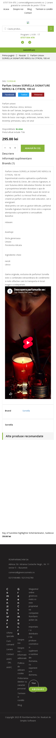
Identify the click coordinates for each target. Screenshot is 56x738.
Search (51, 29)
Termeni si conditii (21, 697)
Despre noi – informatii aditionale (22, 653)
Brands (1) (8, 163)
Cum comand (10, 643)
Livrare (9, 649)
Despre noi (21, 641)
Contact (10, 654)
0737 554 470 (28, 37)
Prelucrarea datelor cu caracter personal (23, 683)
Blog (20, 705)
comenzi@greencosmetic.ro (22, 572)
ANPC (9, 667)
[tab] (28, 154)
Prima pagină (8, 55)
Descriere (8, 153)
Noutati (22, 55)
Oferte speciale (10, 634)
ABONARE (38, 689)
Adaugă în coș (32, 148)
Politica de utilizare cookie (21, 668)
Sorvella (26, 410)
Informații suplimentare (17, 158)
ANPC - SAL (9, 661)
